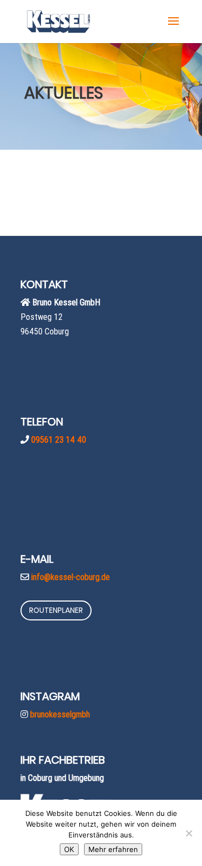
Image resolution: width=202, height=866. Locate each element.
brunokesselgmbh (60, 714)
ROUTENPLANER (56, 610)
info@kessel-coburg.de (70, 576)
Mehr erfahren (113, 849)
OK (69, 849)
